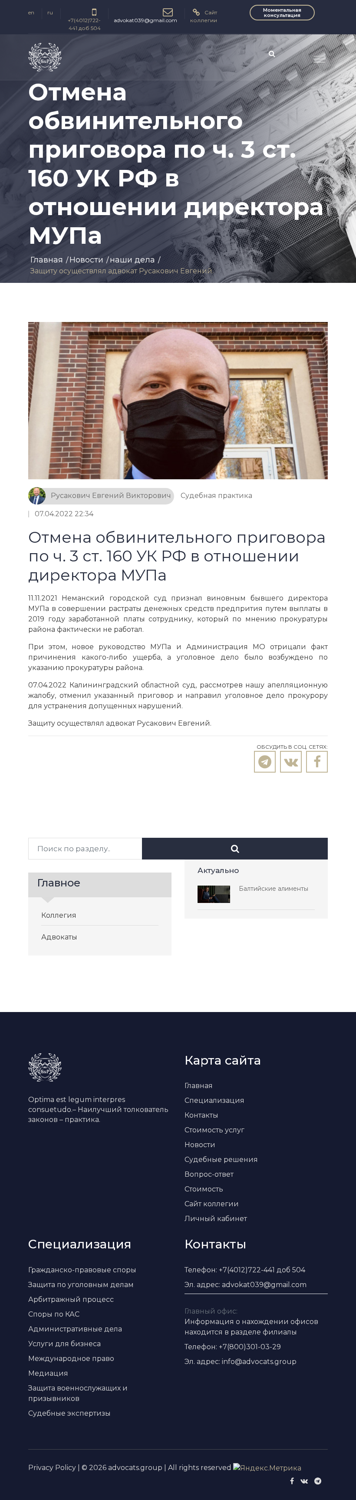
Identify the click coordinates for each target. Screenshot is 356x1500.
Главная (46, 260)
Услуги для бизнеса (64, 1344)
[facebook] (292, 1481)
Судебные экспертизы (69, 1413)
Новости (86, 260)
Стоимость (204, 1189)
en (31, 12)
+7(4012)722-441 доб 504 (84, 24)
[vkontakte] (304, 1481)
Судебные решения (221, 1159)
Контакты (201, 1115)
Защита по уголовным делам (81, 1285)
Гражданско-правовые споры (82, 1270)
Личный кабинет (216, 1219)
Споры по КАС (53, 1314)
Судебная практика (216, 495)
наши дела (132, 260)
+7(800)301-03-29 (250, 1347)
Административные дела (75, 1329)
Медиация (48, 1373)
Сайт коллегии (212, 1204)
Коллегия (58, 915)
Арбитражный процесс (71, 1299)
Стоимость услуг (214, 1130)
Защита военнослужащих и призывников (78, 1393)
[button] (316, 56)
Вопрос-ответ (209, 1174)
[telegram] (317, 1481)
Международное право (71, 1358)
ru (50, 12)
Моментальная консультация (282, 12)
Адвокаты (59, 937)
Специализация (214, 1100)
